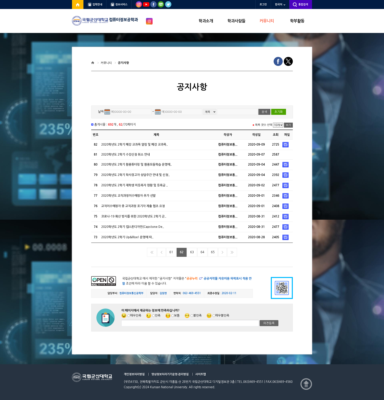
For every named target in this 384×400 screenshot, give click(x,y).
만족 (157, 315)
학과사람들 (236, 21)
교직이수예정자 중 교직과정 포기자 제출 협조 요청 (133, 205)
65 (213, 252)
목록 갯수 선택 (263, 124)
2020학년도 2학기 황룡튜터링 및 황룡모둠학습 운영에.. (136, 164)
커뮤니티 (267, 21)
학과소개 (206, 21)
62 (181, 252)
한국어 (278, 4)
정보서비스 (121, 4)
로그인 (263, 4)
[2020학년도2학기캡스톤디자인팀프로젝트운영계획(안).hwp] (286, 226)
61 (171, 252)
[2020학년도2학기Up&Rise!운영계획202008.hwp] (286, 237)
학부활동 (297, 21)
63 (192, 252)
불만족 (197, 315)
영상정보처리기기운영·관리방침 (170, 374)
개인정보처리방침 (134, 374)
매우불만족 (222, 315)
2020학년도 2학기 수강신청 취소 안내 (125, 154)
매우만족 (135, 315)
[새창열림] (78, 4)
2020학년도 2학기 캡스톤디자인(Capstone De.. (132, 226)
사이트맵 (200, 374)
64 (202, 252)
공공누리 (192, 278)
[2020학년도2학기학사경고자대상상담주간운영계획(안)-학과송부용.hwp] (286, 174)
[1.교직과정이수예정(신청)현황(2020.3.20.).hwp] (286, 195)
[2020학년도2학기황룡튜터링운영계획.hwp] (286, 164)
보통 (177, 315)
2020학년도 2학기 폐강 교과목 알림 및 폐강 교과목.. (134, 144)
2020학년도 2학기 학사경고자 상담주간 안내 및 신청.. (135, 174)
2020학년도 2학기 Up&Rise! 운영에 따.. (127, 237)
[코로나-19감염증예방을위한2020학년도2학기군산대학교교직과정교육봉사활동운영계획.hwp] (286, 216)
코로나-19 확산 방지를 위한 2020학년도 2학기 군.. (133, 216)
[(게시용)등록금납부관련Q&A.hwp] (286, 185)
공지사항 (123, 62)
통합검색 (303, 4)
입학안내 (97, 4)
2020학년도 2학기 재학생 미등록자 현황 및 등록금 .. (134, 185)
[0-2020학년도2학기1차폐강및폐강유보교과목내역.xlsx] (286, 144)
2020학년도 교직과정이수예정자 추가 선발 (128, 195)
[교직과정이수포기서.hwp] (286, 205)
